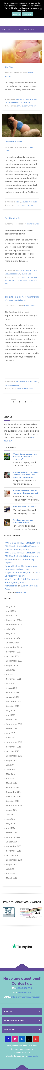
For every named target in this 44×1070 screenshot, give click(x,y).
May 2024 (10, 633)
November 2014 (13, 796)
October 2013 (12, 855)
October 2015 (12, 751)
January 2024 (12, 642)
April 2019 (10, 715)
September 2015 (14, 755)
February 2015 (13, 787)
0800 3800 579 (24, 988)
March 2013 (11, 878)
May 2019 (10, 710)
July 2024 (10, 629)
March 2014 (11, 832)
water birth (33, 106)
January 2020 (12, 697)
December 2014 (13, 792)
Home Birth (29, 99)
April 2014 (10, 828)
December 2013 (13, 846)
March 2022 (11, 683)
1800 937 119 (24, 992)
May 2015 (10, 774)
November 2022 (13, 679)
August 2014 (11, 810)
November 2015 (13, 746)
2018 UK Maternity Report (17, 549)
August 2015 (11, 760)
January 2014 (12, 841)
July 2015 (10, 764)
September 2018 (14, 724)
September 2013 (14, 859)
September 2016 (14, 742)
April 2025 (11, 611)
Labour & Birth (10, 103)
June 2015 (10, 769)
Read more (27, 14)
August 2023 (12, 665)
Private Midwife (28, 281)
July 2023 (10, 670)
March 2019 (11, 719)
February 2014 (13, 837)
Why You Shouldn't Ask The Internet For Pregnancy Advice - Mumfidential (22, 582)
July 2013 (10, 869)
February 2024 (13, 638)
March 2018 (11, 728)
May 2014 (10, 823)
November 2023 (13, 651)
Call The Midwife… (13, 218)
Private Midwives (33, 224)
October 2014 (12, 801)
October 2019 (12, 706)
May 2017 (10, 733)
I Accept (16, 14)
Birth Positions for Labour (24, 506)
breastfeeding (20, 99)
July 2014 (10, 814)
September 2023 (14, 660)
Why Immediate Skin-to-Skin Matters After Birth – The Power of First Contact (25, 474)
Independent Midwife (16, 281)
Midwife (17, 103)
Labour (36, 99)
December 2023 (14, 647)
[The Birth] (22, 51)
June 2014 (11, 819)
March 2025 (11, 615)
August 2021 (11, 688)
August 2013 (11, 864)
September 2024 (14, 624)
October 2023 (12, 656)
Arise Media (33, 1056)
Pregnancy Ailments (13, 142)
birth (19, 106)
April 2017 (10, 737)
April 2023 (11, 674)
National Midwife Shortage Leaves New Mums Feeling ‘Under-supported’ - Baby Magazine (21, 569)
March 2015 (11, 783)
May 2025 (10, 606)
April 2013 (10, 873)
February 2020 (13, 692)
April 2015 (10, 778)
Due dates (21, 592)
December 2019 (13, 701)
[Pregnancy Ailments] (22, 126)
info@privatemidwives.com (25, 997)
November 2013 (13, 850)
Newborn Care (26, 103)
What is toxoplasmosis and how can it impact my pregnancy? (25, 456)
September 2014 (14, 805)
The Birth (9, 67)
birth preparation (27, 205)
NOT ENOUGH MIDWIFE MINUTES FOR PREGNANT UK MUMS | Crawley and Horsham (22, 556)
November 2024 (14, 620)
